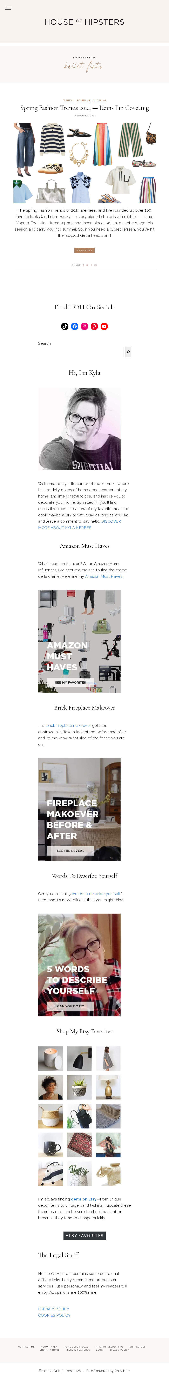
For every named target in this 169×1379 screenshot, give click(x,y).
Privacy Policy (119, 1350)
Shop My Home (50, 1350)
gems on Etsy (84, 1199)
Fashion (68, 100)
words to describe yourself (96, 894)
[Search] (128, 352)
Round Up (83, 100)
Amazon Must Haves (104, 576)
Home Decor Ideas (76, 1347)
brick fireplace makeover (69, 725)
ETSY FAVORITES (85, 1235)
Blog (99, 1350)
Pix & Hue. (122, 1371)
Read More (84, 250)
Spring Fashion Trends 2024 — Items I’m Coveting (84, 108)
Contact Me (26, 1347)
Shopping (99, 100)
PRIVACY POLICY (53, 1309)
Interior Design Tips (109, 1347)
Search (44, 343)
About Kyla (49, 1347)
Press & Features (78, 1350)
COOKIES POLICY (54, 1315)
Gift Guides (138, 1347)
